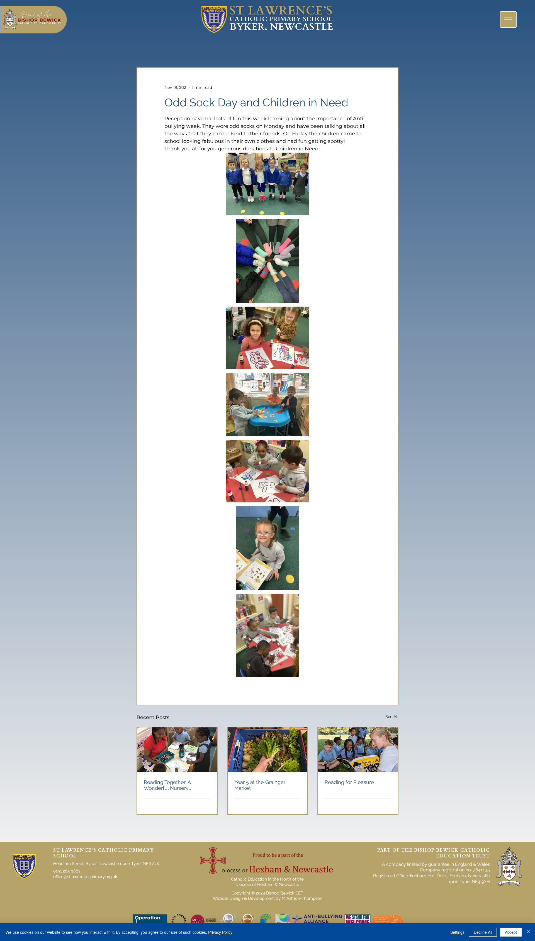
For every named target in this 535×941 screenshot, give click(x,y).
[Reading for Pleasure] (358, 749)
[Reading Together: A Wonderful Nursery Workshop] (177, 749)
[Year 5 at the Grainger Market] (268, 749)
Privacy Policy (220, 932)
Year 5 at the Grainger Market (259, 785)
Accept (511, 932)
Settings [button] (457, 932)
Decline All (483, 932)
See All (391, 716)
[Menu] (508, 19)
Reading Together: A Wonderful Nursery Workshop (167, 785)
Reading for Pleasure (349, 782)
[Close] (528, 932)
